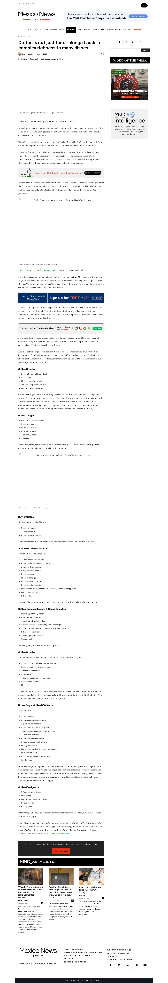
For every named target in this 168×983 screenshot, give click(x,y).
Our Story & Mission (73, 949)
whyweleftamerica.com (59, 833)
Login (144, 5)
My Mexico (27, 36)
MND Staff (82, 895)
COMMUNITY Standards (118, 953)
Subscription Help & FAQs (119, 950)
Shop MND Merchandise (75, 962)
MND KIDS (68, 955)
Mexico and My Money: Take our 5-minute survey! (90, 890)
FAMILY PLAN (70, 952)
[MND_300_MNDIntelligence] (129, 141)
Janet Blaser (27, 54)
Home (20, 36)
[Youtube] (145, 965)
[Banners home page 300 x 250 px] (129, 101)
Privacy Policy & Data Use (119, 959)
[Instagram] (140, 42)
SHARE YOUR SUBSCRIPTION (89, 952)
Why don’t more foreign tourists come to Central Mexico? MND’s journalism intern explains (30, 892)
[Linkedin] (133, 42)
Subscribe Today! (61, 851)
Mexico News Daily (72, 980)
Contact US (112, 956)
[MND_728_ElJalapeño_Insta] (61, 173)
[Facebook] (119, 42)
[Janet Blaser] (20, 54)
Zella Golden (53, 898)
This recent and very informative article (37, 270)
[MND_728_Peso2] (107, 23)
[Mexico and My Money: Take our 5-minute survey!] (91, 876)
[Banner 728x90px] (61, 328)
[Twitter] (126, 42)
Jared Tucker (23, 900)
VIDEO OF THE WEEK (130, 60)
